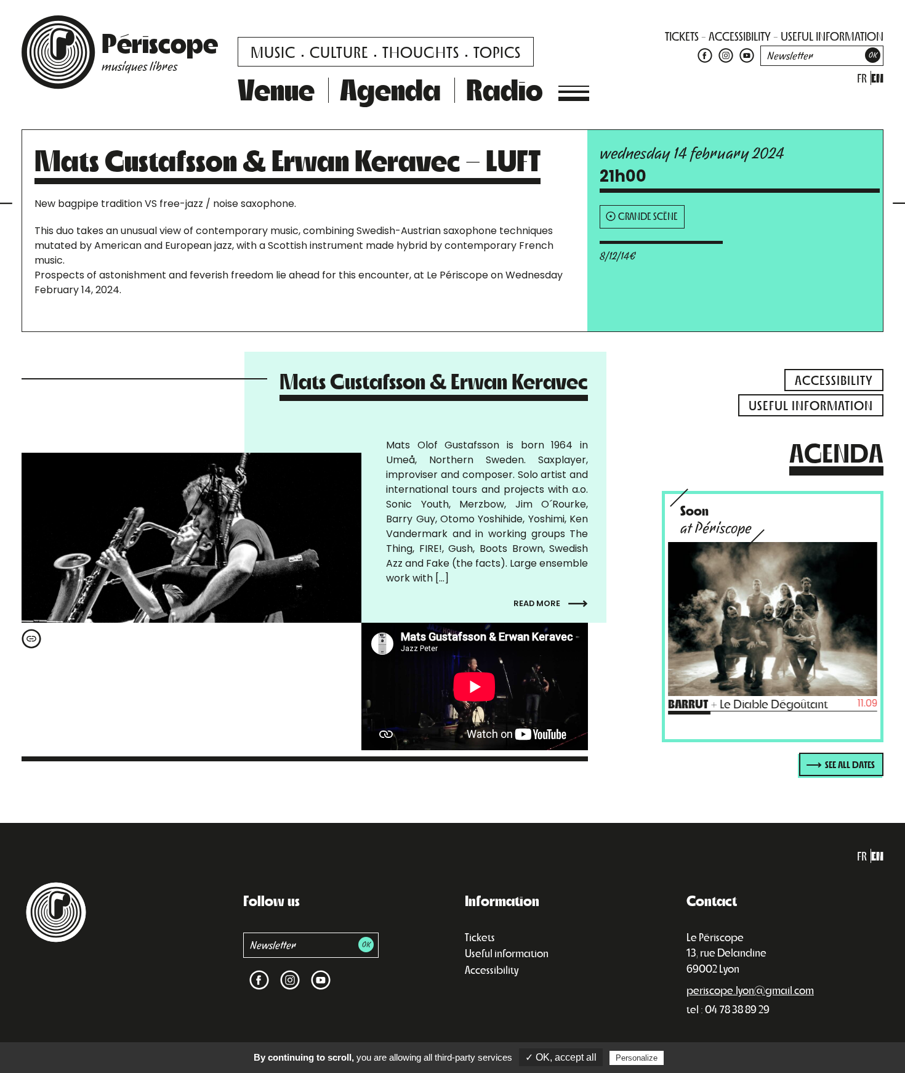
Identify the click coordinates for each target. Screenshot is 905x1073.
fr (862, 78)
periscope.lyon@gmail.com (750, 990)
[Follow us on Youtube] (745, 54)
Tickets (480, 937)
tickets (682, 36)
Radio (504, 89)
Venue (276, 89)
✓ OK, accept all (561, 1057)
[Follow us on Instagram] (725, 54)
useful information (832, 36)
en (877, 78)
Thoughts (420, 51)
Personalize (637, 1058)
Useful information (507, 953)
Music (273, 51)
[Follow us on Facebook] (704, 54)
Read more (537, 603)
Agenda (390, 89)
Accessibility (491, 969)
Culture (339, 51)
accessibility (740, 36)
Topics (497, 51)
